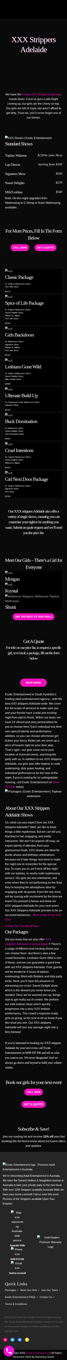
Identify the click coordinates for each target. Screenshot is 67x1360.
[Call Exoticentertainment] (9, 1351)
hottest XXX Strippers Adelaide (41, 94)
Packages (10, 1290)
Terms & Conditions (16, 1304)
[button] (33, 683)
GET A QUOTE (45, 247)
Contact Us (46, 1297)
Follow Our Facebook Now (22, 926)
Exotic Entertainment (37, 1352)
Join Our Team (49, 1290)
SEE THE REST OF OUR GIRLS (33, 616)
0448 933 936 (33, 1052)
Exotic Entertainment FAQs (20, 1297)
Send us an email (17, 1273)
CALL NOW (20, 247)
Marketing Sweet (44, 1356)
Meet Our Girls (28, 1290)
